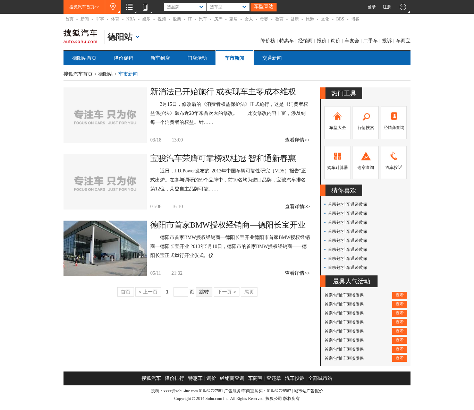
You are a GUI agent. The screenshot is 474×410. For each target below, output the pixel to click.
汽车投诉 (394, 167)
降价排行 (174, 378)
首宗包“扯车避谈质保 (347, 204)
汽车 (203, 19)
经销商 (305, 40)
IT (190, 19)
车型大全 (337, 127)
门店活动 (197, 58)
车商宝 (403, 40)
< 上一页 (148, 291)
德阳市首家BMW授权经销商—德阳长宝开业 (228, 225)
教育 (279, 19)
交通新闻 (272, 58)
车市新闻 (234, 58)
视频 (162, 19)
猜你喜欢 (343, 190)
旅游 (310, 19)
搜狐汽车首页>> (84, 7)
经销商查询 (393, 127)
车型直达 (263, 6)
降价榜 (268, 40)
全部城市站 (320, 378)
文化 (325, 19)
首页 (69, 19)
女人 (249, 19)
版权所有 (291, 398)
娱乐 (146, 19)
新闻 (85, 19)
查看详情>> (297, 140)
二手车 (370, 40)
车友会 (352, 40)
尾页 (249, 291)
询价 (335, 40)
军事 (100, 19)
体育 (115, 19)
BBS (340, 19)
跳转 (204, 291)
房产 (218, 19)
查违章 (273, 378)
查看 (400, 295)
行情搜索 (365, 127)
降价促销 (123, 58)
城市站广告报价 (308, 390)
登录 (371, 7)
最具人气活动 (351, 281)
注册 (387, 7)
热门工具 (343, 93)
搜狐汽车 (80, 39)
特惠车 (286, 40)
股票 (177, 19)
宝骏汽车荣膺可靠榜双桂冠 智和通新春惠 (223, 158)
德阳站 (105, 74)
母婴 (264, 19)
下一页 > (226, 291)
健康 (294, 19)
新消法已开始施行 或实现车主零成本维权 (223, 91)
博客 (355, 19)
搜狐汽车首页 (78, 74)
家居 (233, 19)
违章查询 (365, 167)
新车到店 (160, 58)
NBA (130, 19)
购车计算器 (337, 167)
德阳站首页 (84, 58)
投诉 (387, 40)
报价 (322, 40)
